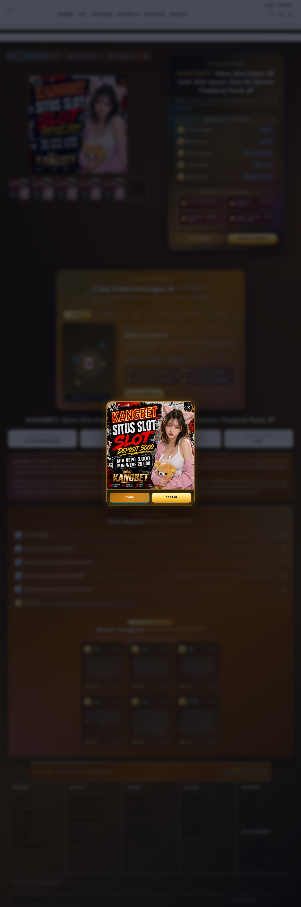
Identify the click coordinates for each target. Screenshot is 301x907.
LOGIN (129, 497)
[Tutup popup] (188, 407)
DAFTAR (171, 497)
